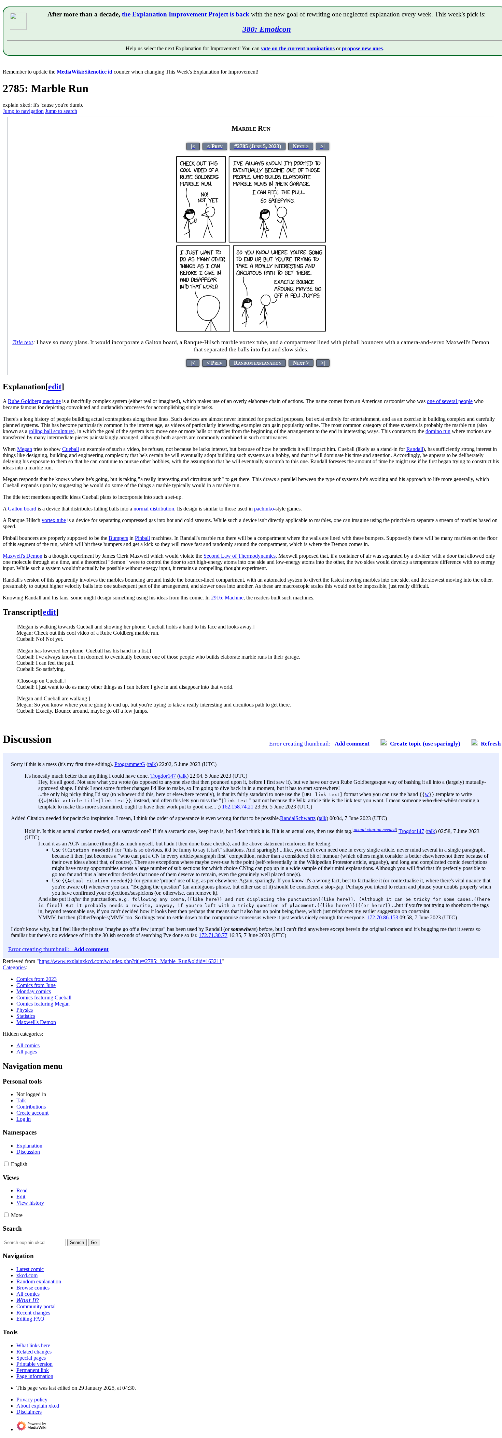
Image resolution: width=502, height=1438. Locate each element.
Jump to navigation (23, 111)
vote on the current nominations (298, 48)
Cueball (70, 449)
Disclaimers (29, 1412)
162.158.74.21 (237, 806)
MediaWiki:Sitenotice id (84, 72)
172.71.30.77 (213, 935)
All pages (26, 1051)
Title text (22, 342)
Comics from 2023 (36, 979)
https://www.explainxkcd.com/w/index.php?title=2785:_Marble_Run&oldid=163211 (130, 961)
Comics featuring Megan (43, 1004)
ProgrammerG (129, 764)
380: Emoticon (266, 29)
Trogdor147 (163, 776)
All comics (28, 1045)
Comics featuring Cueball (43, 997)
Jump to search (61, 111)
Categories (14, 967)
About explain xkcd (37, 1406)
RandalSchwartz (298, 818)
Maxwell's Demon (36, 1022)
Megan (24, 449)
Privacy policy (31, 1399)
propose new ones (362, 48)
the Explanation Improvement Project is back (185, 14)
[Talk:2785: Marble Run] (333, 743)
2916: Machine (227, 597)
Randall (414, 449)
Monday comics (33, 991)
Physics (24, 1010)
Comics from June (36, 985)
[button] (6, 1164)
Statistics (25, 1016)
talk (152, 764)
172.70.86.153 (382, 917)
